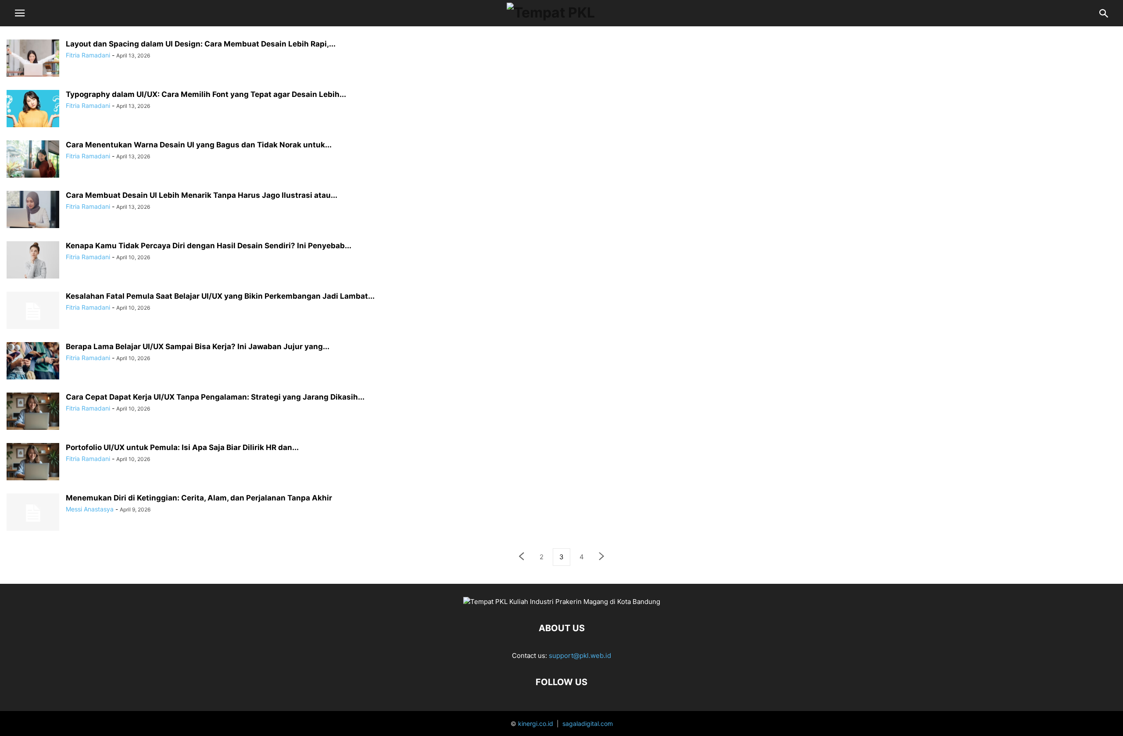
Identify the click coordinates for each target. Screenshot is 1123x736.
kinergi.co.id (535, 723)
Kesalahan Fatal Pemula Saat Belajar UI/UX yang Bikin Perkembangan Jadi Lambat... (220, 296)
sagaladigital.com (587, 723)
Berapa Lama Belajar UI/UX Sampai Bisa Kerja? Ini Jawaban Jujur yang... (197, 346)
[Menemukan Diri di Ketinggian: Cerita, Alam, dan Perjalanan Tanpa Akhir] (33, 513)
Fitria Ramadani (88, 55)
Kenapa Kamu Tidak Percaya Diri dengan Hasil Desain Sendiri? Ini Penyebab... (208, 245)
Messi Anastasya (90, 509)
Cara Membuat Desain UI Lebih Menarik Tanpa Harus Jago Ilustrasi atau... (201, 195)
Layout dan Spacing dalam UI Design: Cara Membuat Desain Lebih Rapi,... (201, 43)
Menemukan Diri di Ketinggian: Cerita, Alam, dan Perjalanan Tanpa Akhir (199, 497)
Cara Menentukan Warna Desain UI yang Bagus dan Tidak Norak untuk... (199, 144)
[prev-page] (521, 557)
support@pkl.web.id (580, 655)
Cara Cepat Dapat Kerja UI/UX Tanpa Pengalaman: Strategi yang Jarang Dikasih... (215, 397)
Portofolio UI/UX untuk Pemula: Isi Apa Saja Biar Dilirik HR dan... (182, 447)
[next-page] (602, 557)
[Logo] (561, 601)
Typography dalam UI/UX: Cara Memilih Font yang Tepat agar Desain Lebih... (206, 94)
